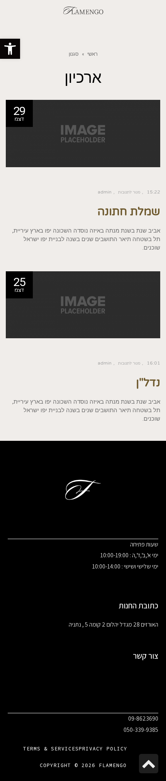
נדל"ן (148, 382)
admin (105, 192)
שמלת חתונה (128, 211)
